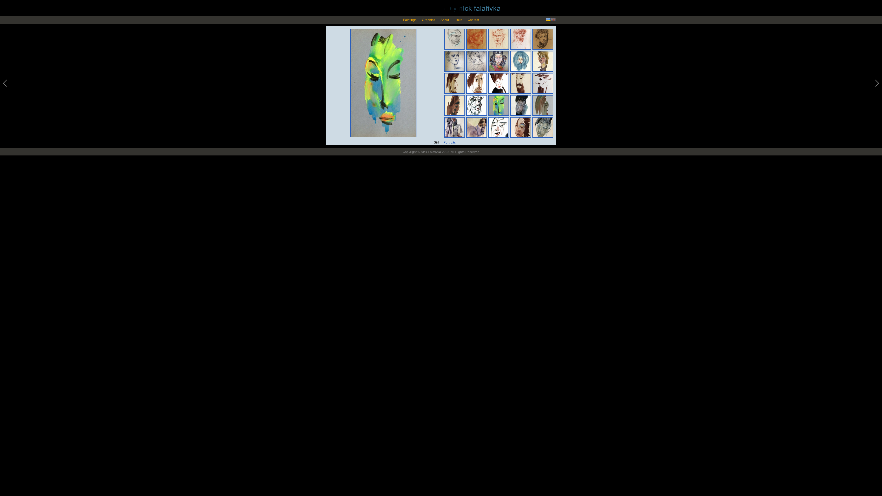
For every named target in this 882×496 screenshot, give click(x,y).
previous (5, 83)
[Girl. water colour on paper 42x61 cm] (383, 136)
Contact (473, 20)
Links (458, 20)
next (876, 83)
